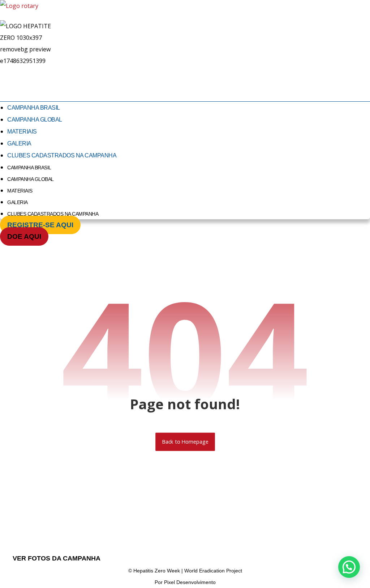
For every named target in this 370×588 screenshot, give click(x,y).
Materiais (22, 131)
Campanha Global (34, 120)
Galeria (19, 143)
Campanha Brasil (33, 108)
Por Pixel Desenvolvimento (185, 582)
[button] (349, 567)
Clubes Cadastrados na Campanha (61, 155)
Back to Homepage (185, 441)
